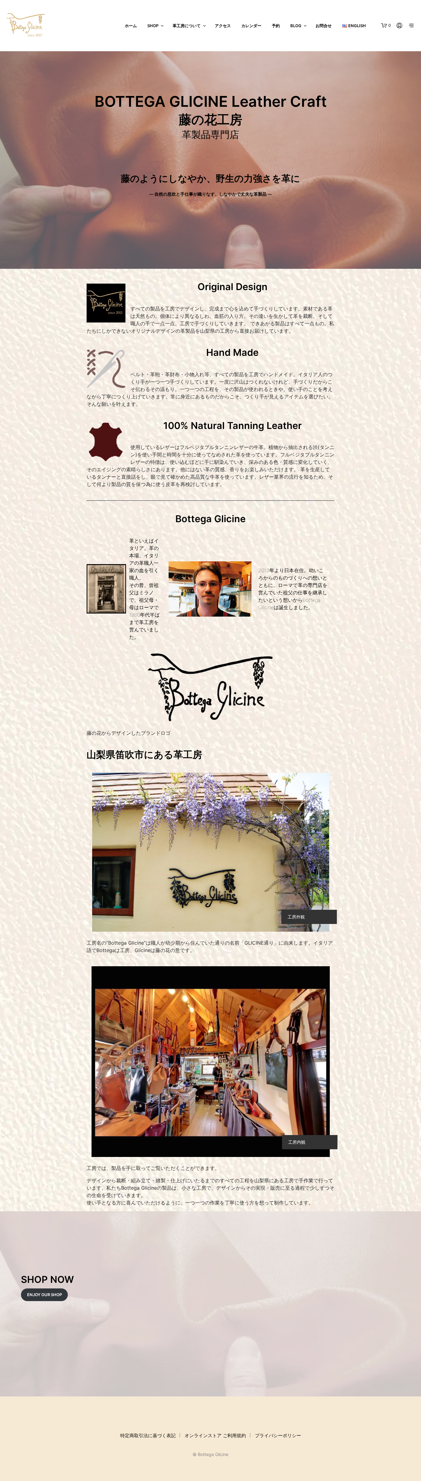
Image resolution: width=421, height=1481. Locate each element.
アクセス (223, 25)
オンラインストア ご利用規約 (215, 1435)
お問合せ (324, 25)
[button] (386, 26)
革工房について (187, 25)
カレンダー (251, 25)
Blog (295, 25)
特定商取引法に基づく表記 (148, 1435)
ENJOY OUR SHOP (44, 1294)
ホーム (131, 25)
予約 (276, 25)
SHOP (152, 25)
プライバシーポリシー (278, 1435)
